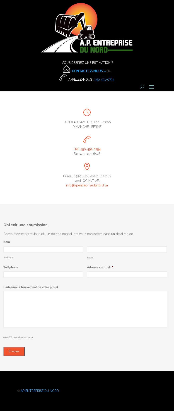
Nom (6, 242)
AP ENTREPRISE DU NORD (40, 391)
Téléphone (10, 267)
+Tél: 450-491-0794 (87, 149)
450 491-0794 (104, 79)
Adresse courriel (100, 267)
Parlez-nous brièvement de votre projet (30, 287)
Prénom (8, 257)
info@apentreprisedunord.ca (87, 185)
